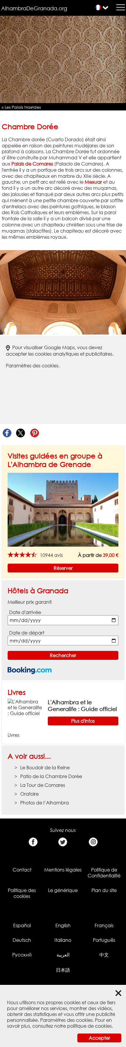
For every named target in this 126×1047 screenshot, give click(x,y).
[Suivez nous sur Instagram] (93, 842)
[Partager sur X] (20, 433)
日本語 (63, 970)
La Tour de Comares (42, 785)
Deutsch (22, 940)
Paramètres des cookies (66, 1020)
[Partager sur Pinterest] (34, 433)
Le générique (63, 890)
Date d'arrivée (25, 612)
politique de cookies (89, 1026)
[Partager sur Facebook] (6, 433)
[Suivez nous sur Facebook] (33, 842)
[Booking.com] (30, 670)
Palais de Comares (32, 164)
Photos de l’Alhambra (44, 803)
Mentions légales (62, 870)
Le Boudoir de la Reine (45, 767)
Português (104, 940)
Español (22, 925)
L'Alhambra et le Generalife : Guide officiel (82, 705)
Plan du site (104, 890)
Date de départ (26, 633)
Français (104, 925)
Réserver (63, 568)
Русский (22, 955)
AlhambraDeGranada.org (34, 8)
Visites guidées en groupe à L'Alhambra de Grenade (55, 459)
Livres (16, 692)
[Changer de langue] (98, 7)
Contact (22, 870)
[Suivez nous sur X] (62, 842)
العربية (63, 955)
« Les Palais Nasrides (21, 107)
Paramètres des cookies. (32, 366)
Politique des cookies (22, 893)
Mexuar (93, 182)
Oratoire (29, 794)
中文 (104, 955)
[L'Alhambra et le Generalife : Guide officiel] (25, 707)
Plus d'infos (83, 721)
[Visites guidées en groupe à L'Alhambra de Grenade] (63, 509)
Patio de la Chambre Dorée (51, 776)
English (63, 925)
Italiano (63, 940)
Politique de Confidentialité (104, 873)
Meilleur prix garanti (30, 602)
